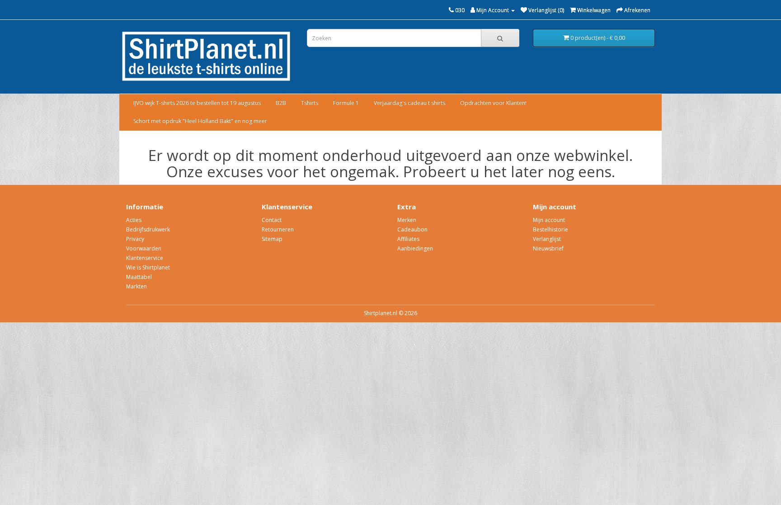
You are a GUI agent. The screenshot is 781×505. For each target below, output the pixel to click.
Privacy (135, 239)
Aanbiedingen (415, 248)
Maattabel (139, 277)
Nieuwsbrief (548, 248)
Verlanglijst (547, 239)
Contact (272, 220)
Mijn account (549, 220)
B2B (281, 103)
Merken (406, 220)
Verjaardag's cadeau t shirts (409, 103)
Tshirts (309, 103)
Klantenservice (144, 258)
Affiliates (408, 239)
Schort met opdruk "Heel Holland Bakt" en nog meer (200, 121)
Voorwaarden (143, 248)
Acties (133, 220)
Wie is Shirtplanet (148, 267)
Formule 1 (346, 103)
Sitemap (272, 239)
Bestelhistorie (550, 229)
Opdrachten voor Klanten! (493, 103)
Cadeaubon (412, 229)
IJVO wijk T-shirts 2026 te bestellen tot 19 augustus (197, 103)
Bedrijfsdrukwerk (148, 229)
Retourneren (278, 229)
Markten (136, 286)
